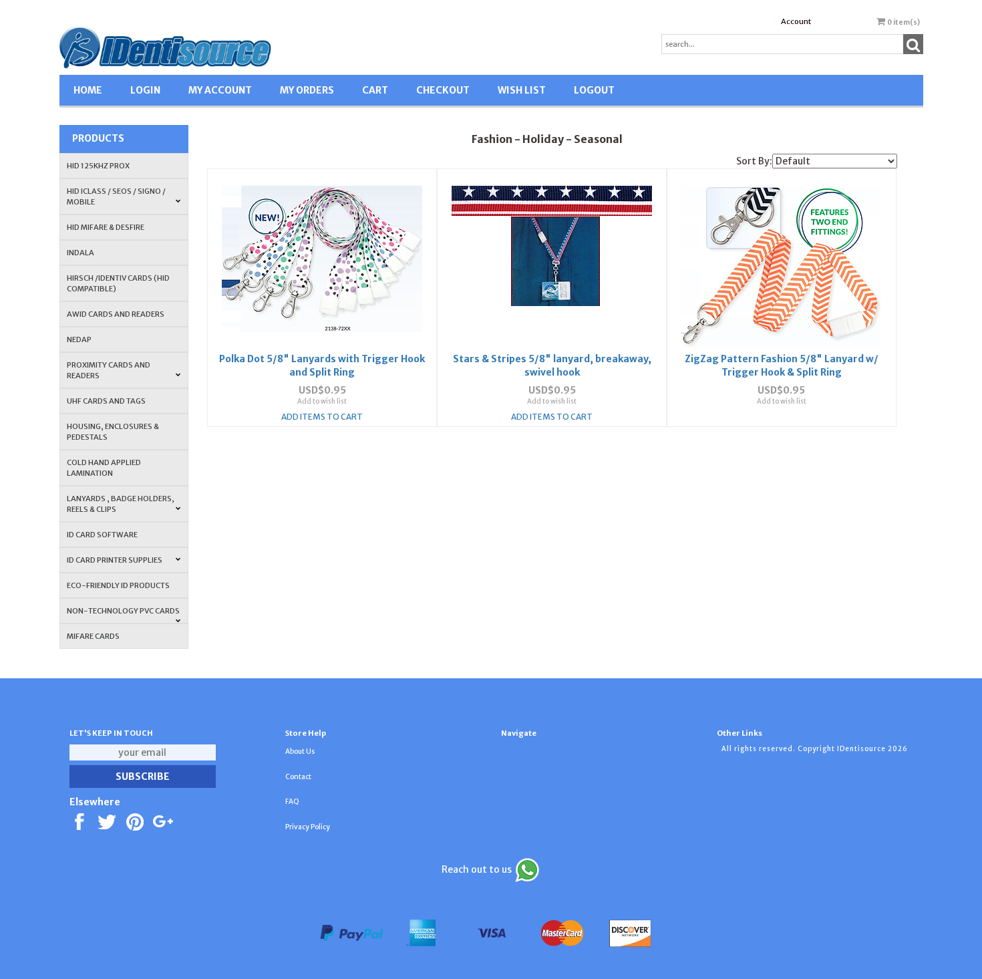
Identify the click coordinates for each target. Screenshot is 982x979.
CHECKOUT (443, 90)
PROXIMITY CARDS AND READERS (108, 370)
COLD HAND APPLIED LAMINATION (104, 468)
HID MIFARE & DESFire (105, 227)
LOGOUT (594, 90)
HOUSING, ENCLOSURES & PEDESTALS (113, 432)
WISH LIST (522, 90)
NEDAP (79, 339)
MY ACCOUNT (220, 90)
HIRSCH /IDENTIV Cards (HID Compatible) (118, 283)
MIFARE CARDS (93, 636)
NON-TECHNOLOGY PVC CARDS (123, 610)
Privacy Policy (307, 827)
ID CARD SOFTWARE (102, 534)
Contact (298, 777)
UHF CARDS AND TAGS (106, 401)
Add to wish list (322, 401)
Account (796, 21)
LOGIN (145, 90)
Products (98, 138)
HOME (87, 90)
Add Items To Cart (322, 417)
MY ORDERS (307, 90)
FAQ (292, 801)
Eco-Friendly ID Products (118, 585)
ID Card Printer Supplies (114, 560)
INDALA (80, 252)
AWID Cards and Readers (115, 314)
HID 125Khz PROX (98, 165)
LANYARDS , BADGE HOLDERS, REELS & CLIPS (120, 504)
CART (375, 90)
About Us (300, 751)
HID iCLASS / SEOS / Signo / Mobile (116, 196)
